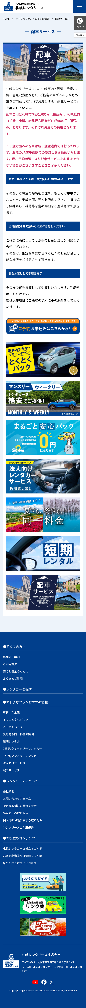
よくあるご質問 (13, 678)
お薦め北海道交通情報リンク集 (22, 856)
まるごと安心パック (15, 720)
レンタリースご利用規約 (18, 827)
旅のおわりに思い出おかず (20, 863)
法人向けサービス (14, 763)
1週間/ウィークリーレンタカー (22, 749)
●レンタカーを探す (17, 689)
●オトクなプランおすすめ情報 (25, 702)
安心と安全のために (15, 671)
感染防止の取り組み (15, 813)
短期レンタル (11, 741)
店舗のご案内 (11, 657)
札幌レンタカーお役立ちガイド (22, 848)
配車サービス (11, 770)
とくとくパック (13, 727)
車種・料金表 (11, 712)
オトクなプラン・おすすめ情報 (32, 18)
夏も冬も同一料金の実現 (18, 734)
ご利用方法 (10, 664)
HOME (6, 18)
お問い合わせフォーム (17, 798)
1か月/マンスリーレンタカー (21, 756)
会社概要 (8, 791)
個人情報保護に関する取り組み (22, 820)
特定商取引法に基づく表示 (20, 806)
